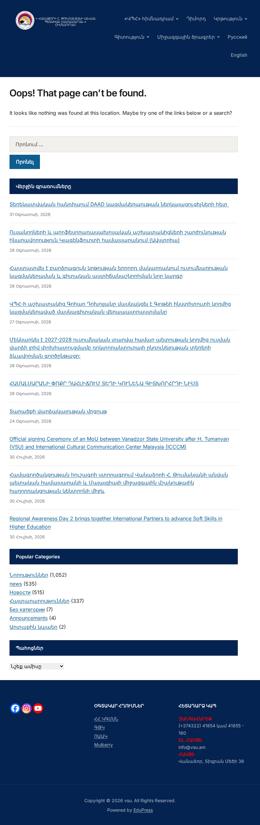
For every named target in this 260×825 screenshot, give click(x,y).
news (16, 584)
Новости (20, 592)
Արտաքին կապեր (33, 627)
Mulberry (103, 744)
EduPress (143, 810)
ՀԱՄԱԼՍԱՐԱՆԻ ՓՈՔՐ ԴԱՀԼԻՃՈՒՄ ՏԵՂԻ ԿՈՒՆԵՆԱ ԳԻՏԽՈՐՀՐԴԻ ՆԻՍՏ (104, 383)
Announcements (29, 618)
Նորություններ (29, 575)
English (239, 55)
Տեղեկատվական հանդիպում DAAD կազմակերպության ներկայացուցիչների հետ (119, 204)
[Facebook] (15, 708)
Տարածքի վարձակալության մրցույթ (58, 411)
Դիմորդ (196, 19)
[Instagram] (27, 708)
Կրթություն (228, 19)
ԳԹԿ (99, 727)
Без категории (27, 609)
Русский (237, 37)
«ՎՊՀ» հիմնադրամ (149, 19)
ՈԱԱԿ (100, 736)
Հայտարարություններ (39, 601)
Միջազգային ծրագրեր (186, 37)
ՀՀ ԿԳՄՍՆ (106, 718)
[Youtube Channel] (38, 708)
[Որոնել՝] (124, 144)
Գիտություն (129, 37)
